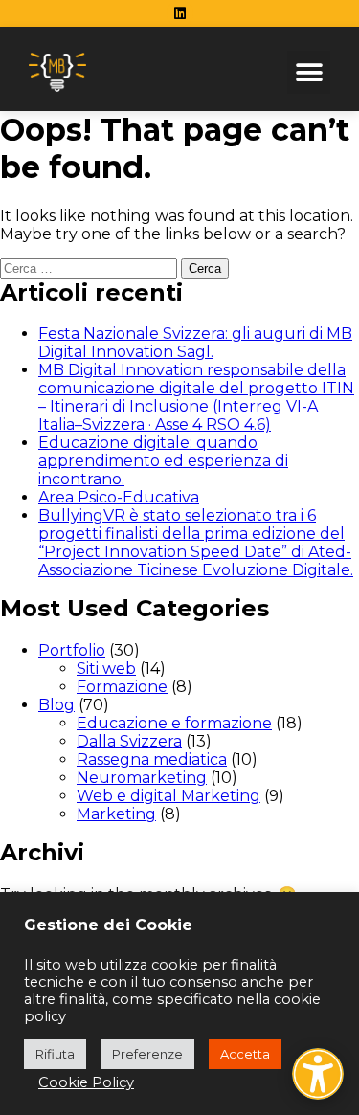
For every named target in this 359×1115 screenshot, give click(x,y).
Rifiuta (55, 1053)
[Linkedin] (180, 13)
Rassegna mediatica (152, 759)
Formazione (122, 687)
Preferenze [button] (147, 1053)
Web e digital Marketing (168, 796)
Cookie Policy (86, 1082)
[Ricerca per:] (90, 267)
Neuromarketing (142, 778)
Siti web (106, 668)
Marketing (116, 814)
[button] (308, 72)
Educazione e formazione (174, 723)
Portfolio (71, 650)
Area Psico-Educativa (118, 497)
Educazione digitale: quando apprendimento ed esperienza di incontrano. (163, 461)
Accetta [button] (245, 1053)
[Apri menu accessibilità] (318, 1074)
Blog (56, 705)
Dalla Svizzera (129, 741)
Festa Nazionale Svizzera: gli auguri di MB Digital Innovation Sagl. (195, 342)
